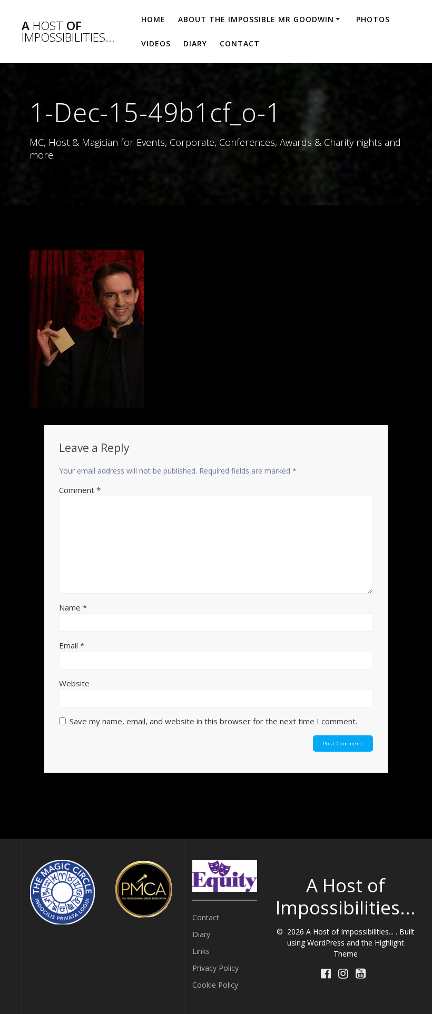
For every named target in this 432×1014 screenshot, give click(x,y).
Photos (373, 19)
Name (73, 607)
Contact (240, 43)
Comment (80, 490)
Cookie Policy (215, 985)
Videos (156, 43)
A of (68, 32)
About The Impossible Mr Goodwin (256, 19)
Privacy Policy (215, 968)
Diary (195, 43)
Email (71, 645)
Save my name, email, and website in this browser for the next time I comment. (213, 721)
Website (74, 683)
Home (153, 19)
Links (201, 951)
